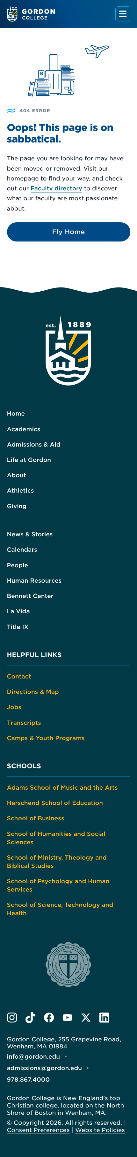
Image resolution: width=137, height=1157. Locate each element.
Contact (19, 676)
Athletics (20, 490)
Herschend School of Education (55, 803)
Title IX (18, 627)
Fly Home (68, 232)
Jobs (14, 707)
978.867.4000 (28, 1080)
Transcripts (24, 723)
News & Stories (30, 534)
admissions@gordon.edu (44, 1068)
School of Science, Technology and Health (60, 909)
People (17, 565)
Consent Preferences (38, 1130)
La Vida (18, 611)
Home (16, 413)
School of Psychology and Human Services (58, 885)
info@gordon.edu (33, 1057)
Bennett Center (30, 596)
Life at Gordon (29, 460)
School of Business (35, 818)
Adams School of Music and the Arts (62, 788)
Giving (17, 506)
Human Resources (34, 581)
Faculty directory (56, 188)
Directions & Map (33, 692)
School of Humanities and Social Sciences (56, 838)
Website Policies (100, 1130)
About (16, 475)
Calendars (22, 550)
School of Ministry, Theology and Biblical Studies (57, 862)
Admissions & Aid (34, 444)
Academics (23, 429)
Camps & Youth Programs (46, 738)
